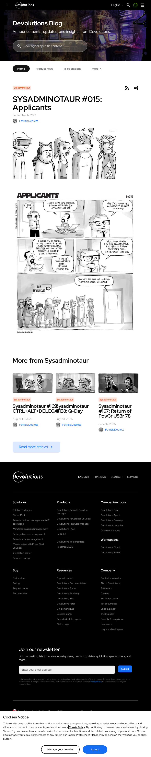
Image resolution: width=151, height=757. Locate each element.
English (83, 477)
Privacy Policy (96, 681)
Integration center (22, 553)
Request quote (20, 588)
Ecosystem (106, 588)
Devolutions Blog (37, 23)
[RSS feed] (126, 88)
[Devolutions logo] (28, 476)
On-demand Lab (65, 608)
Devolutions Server (111, 552)
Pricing (16, 583)
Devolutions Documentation (71, 583)
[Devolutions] (24, 5)
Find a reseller (20, 593)
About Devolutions (110, 583)
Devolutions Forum (66, 588)
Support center (65, 578)
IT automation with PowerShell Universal (28, 546)
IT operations (72, 68)
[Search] (128, 5)
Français (100, 477)
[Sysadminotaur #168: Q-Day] (76, 383)
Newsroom (106, 624)
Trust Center (107, 614)
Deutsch (116, 477)
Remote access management (28, 539)
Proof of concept (21, 558)
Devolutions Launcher (112, 525)
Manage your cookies (60, 749)
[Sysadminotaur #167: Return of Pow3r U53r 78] (118, 383)
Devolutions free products (70, 541)
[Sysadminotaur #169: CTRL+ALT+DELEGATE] (32, 383)
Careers (105, 593)
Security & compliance (112, 619)
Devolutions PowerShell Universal (74, 518)
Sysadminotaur (22, 87)
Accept (95, 749)
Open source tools (110, 530)
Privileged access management (29, 534)
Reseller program (109, 598)
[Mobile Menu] (9, 5)
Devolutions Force (66, 603)
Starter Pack (19, 515)
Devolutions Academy (68, 593)
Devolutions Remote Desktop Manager (72, 511)
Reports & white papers (69, 619)
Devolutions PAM (66, 529)
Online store (19, 578)
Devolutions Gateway (112, 520)
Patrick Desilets (28, 121)
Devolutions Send (110, 510)
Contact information (111, 578)
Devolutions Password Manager (73, 523)
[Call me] (135, 5)
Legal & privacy (108, 608)
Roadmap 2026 (65, 546)
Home (21, 68)
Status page (63, 624)
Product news (44, 68)
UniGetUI (61, 534)
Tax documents (109, 603)
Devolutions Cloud (110, 547)
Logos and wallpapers (112, 629)
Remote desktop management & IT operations (31, 522)
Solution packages (22, 510)
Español (132, 477)
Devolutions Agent (110, 515)
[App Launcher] (142, 5)
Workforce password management (30, 529)
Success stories (64, 614)
